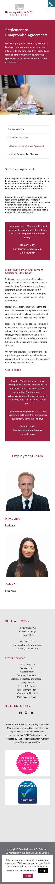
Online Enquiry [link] (27, 253)
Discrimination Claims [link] (18, 138)
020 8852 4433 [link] (27, 642)
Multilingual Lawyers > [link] (27, 697)
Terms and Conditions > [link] (27, 676)
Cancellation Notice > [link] (27, 693)
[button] (48, 10)
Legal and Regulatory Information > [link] (27, 679)
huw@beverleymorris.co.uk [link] (27, 249)
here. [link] (34, 870)
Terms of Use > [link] (27, 668)
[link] (51, 3)
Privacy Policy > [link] (27, 665)
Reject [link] (28, 876)
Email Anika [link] (10, 591)
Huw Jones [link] (12, 518)
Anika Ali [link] (11, 584)
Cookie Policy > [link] (27, 672)
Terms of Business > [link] (27, 686)
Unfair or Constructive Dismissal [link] (23, 154)
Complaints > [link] (27, 683)
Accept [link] (43, 870)
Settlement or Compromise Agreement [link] (26, 146)
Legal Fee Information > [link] (27, 690)
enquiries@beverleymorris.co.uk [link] (27, 645)
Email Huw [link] (10, 525)
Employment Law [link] (16, 130)
